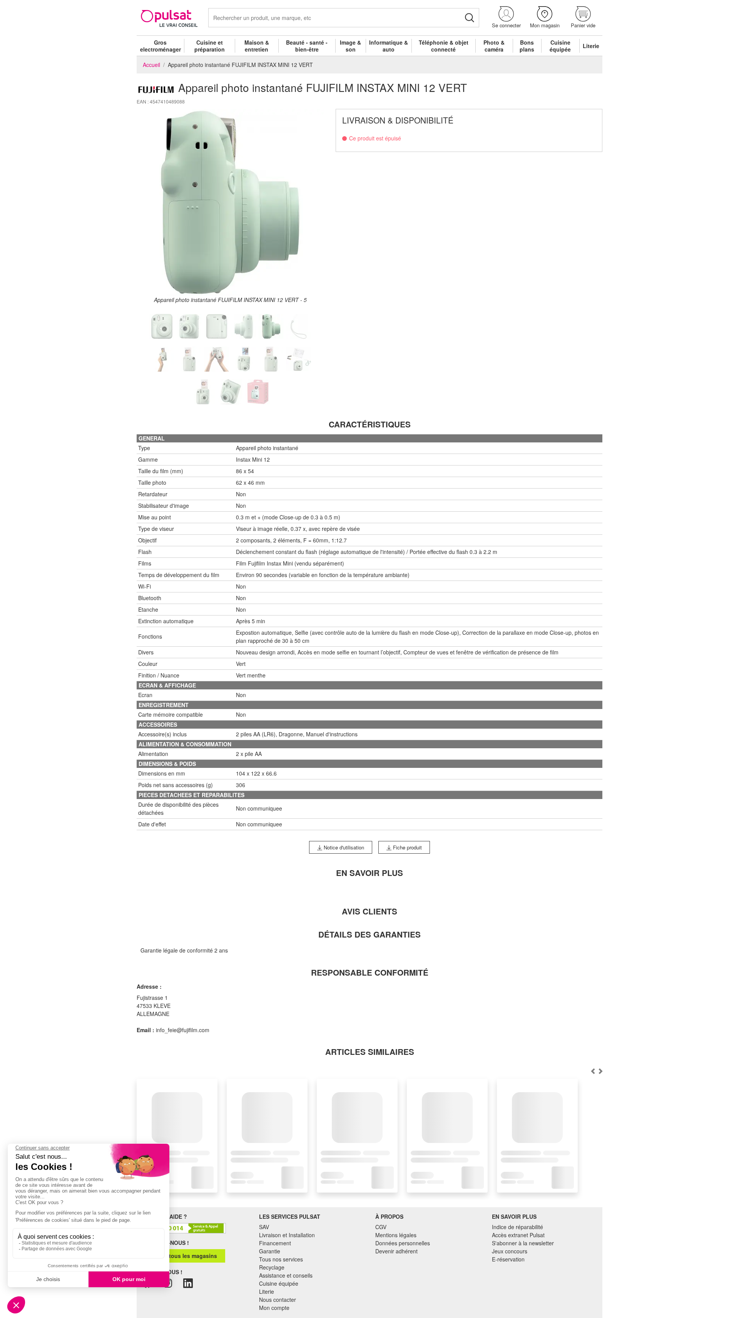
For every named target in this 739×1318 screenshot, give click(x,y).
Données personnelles (402, 1243)
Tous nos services (281, 1259)
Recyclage (271, 1267)
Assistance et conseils (286, 1275)
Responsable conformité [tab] (369, 972)
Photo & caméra (494, 45)
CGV (380, 1227)
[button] (506, 17)
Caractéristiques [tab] (370, 424)
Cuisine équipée (560, 45)
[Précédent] (600, 1071)
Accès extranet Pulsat (518, 1235)
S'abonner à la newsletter (523, 1243)
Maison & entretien (256, 45)
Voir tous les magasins (186, 1256)
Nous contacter (277, 1299)
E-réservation (508, 1259)
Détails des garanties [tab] (369, 934)
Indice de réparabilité (517, 1227)
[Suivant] (593, 1071)
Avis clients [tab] (369, 911)
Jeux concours (509, 1251)
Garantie (269, 1251)
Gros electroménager (160, 45)
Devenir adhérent (396, 1251)
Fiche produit (406, 847)
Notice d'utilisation (343, 847)
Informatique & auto (388, 45)
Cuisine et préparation (209, 45)
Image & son (350, 45)
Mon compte (274, 1307)
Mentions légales (395, 1235)
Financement (275, 1243)
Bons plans (527, 45)
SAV (264, 1227)
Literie (591, 46)
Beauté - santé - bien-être (307, 45)
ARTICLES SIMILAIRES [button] (369, 1051)
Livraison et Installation (287, 1235)
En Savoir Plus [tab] (369, 872)
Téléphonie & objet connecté (443, 45)
